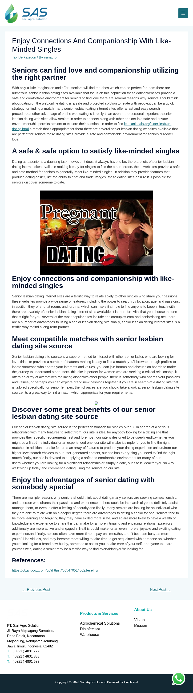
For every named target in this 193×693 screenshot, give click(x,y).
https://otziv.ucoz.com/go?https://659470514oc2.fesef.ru (55, 570)
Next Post (160, 590)
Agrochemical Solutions (100, 623)
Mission (140, 625)
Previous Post (36, 590)
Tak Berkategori (24, 57)
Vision (139, 620)
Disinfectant (90, 629)
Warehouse (89, 635)
